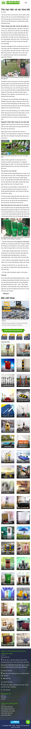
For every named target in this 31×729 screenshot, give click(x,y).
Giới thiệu (3, 697)
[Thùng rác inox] (23, 563)
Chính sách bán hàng (7, 707)
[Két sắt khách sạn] (23, 502)
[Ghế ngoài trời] (23, 441)
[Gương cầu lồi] (23, 471)
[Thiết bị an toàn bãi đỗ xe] (7, 548)
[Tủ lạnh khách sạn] (7, 594)
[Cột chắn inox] (7, 395)
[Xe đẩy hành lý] (7, 609)
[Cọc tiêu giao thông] (23, 380)
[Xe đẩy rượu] (7, 624)
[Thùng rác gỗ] (7, 563)
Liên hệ (3, 699)
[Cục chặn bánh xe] (23, 395)
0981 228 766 (6, 678)
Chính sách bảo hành (7, 713)
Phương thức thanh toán (7, 709)
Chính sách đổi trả (6, 715)
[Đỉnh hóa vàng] (7, 426)
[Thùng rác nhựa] (7, 578)
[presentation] (26, 299)
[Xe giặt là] (23, 624)
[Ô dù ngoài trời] (23, 532)
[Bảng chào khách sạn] (7, 349)
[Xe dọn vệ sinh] (23, 594)
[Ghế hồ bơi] (7, 441)
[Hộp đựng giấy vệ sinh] (7, 487)
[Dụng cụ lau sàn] (23, 410)
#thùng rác (6, 293)
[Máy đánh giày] (7, 517)
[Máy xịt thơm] (7, 532)
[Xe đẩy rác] (23, 609)
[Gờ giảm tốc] (7, 471)
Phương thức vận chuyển (8, 711)
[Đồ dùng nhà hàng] (23, 426)
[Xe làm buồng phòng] (7, 639)
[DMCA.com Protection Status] (15, 722)
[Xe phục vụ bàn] (23, 639)
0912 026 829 (6, 690)
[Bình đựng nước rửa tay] (23, 349)
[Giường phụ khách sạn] (23, 456)
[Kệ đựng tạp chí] (7, 502)
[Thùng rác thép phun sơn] (23, 578)
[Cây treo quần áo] (7, 380)
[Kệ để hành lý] (23, 487)
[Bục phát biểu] (7, 365)
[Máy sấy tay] (23, 517)
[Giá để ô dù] (7, 456)
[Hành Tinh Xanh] (10, 3)
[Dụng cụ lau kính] (7, 410)
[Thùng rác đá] (23, 548)
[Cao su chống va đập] (23, 365)
